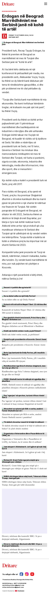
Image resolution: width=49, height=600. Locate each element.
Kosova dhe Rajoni (9, 11)
